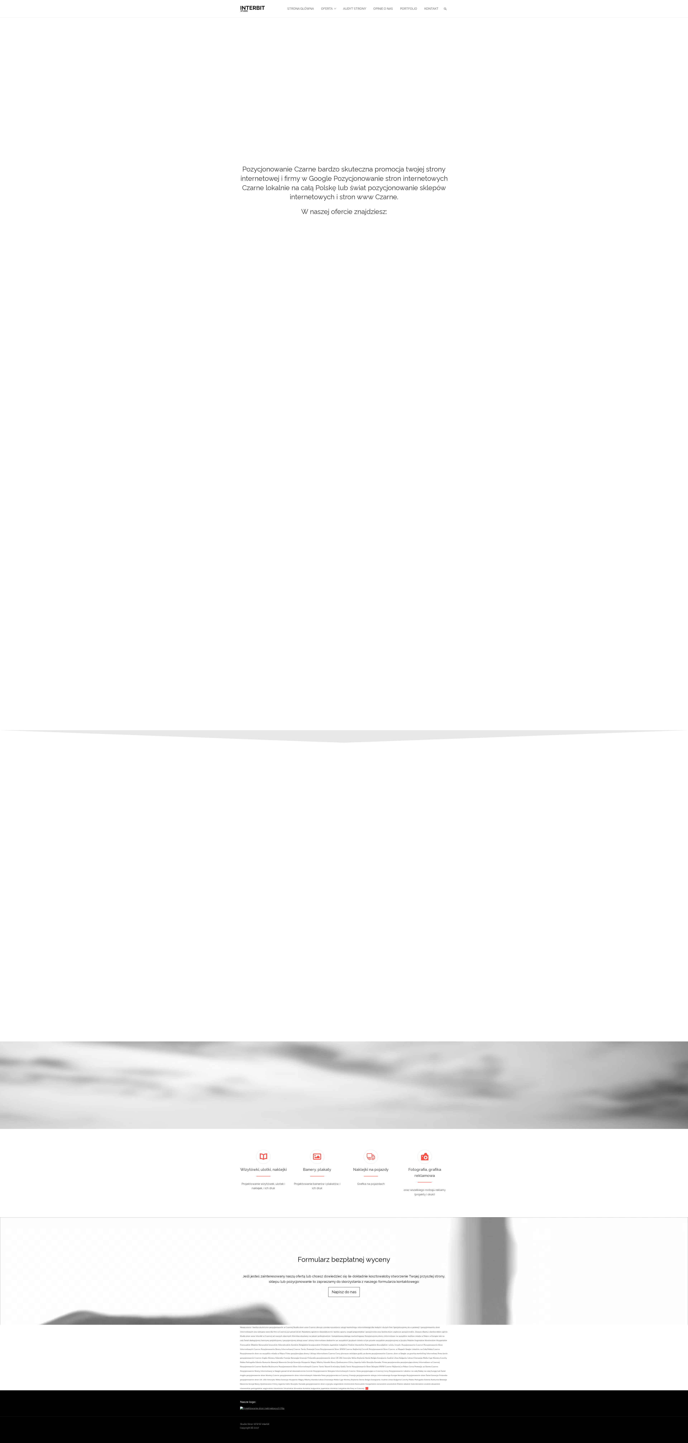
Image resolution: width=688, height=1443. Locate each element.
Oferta (327, 8)
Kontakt (431, 8)
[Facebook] (417, 1425)
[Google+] (424, 1425)
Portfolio (408, 8)
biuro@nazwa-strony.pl (466, 965)
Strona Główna (300, 8)
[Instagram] (431, 1425)
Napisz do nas (344, 1292)
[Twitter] (445, 1425)
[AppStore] (404, 1425)
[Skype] (438, 1425)
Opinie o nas (383, 8)
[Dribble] (411, 1425)
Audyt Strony (354, 8)
